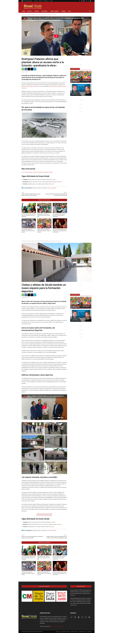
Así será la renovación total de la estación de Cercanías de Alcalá (37, 172)
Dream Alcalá (24, 14)
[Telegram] (84, 1)
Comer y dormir (54, 11)
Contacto (51, 0)
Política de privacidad (65, 631)
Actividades (44, 11)
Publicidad (40, 0)
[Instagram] (82, 1)
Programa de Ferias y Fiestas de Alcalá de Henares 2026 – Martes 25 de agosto (44, 231)
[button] (89, 11)
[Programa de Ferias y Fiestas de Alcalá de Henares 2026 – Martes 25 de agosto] (44, 223)
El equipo (35, 0)
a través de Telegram (51, 188)
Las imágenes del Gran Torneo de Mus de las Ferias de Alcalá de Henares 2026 (59, 215)
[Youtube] (90, 1)
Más (69, 11)
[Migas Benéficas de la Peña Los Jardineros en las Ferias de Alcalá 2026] (44, 208)
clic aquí (53, 179)
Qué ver (36, 11)
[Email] (32, 69)
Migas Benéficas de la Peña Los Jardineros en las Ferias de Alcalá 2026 (43, 215)
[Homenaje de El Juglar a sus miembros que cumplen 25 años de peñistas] (29, 223)
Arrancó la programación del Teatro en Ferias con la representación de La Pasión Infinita (60, 231)
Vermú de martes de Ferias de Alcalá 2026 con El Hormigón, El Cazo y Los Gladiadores (28, 215)
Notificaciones (46, 0)
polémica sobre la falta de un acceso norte (32, 86)
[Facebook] (80, 1)
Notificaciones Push (82, 631)
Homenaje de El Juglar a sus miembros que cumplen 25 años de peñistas (28, 231)
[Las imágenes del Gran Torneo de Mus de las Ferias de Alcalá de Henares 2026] (60, 208)
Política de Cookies (74, 631)
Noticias (29, 11)
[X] (86, 1)
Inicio (23, 11)
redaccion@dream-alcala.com (57, 626)
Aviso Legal (58, 631)
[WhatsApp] (88, 1)
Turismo (63, 11)
